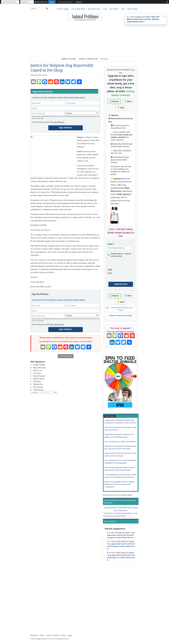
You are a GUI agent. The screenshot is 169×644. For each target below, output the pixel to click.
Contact (49, 635)
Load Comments (65, 356)
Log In (52, 2)
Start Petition (114, 9)
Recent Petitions (110, 416)
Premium (34, 635)
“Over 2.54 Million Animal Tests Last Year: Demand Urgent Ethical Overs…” (143, 19)
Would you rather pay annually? (120, 315)
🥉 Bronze (114, 101)
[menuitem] (42, 2)
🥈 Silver (128, 101)
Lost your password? (65, 2)
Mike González (45, 286)
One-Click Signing (63, 9)
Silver (126, 179)
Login (105, 9)
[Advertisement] (86, 37)
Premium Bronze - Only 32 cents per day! (121, 255)
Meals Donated (132, 9)
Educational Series (94, 9)
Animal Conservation (88, 59)
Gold (112, 182)
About (41, 635)
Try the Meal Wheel (78, 9)
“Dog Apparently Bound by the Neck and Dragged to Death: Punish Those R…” (121, 535)
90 (55, 392)
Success (104, 59)
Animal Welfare (68, 59)
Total (110, 270)
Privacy (56, 635)
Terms (63, 635)
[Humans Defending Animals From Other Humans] (84, 17)
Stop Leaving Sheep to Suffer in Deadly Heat (120, 441)
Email (111, 244)
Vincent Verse (42, 75)
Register (79, 2)
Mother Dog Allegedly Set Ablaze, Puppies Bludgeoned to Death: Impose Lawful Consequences (119, 484)
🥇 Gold (120, 108)
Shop (123, 9)
